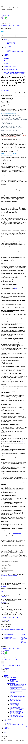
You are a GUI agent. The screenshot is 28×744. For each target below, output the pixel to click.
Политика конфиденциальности (9, 629)
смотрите (15, 533)
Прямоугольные (14, 681)
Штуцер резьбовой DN (15, 711)
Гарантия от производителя (14, 48)
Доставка (9, 50)
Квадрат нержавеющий (15, 695)
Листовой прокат (11, 42)
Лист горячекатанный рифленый (18, 684)
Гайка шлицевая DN (15, 703)
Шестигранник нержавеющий (17, 696)
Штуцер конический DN (16, 709)
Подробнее (3, 586)
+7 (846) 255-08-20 (5, 25)
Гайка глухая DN (14, 705)
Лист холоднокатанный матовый (18, 689)
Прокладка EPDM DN (15, 707)
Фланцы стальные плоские (16, 716)
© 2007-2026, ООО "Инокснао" (9, 659)
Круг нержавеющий (15, 699)
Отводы (9, 46)
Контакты (6, 58)
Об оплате (6, 55)
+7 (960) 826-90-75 (15, 25)
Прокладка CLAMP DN (16, 715)
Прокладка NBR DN (15, 704)
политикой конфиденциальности (9, 575)
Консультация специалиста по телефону (17, 52)
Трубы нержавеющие (12, 40)
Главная (23, 634)
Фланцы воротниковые (15, 717)
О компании (7, 54)
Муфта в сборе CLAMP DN (17, 712)
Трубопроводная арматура (13, 44)
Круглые (12, 680)
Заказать (3, 90)
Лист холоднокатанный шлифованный (16, 687)
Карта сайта (20, 629)
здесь (15, 288)
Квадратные (13, 679)
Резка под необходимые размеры (15, 51)
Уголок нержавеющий (15, 697)
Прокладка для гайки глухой (17, 708)
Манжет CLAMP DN (15, 713)
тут (12, 160)
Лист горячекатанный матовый (18, 685)
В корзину (7, 90)
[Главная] (4, 60)
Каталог (6, 39)
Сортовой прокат (11, 43)
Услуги (5, 47)
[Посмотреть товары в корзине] (2, 32)
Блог (5, 56)
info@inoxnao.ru (5, 15)
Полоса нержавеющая (15, 700)
